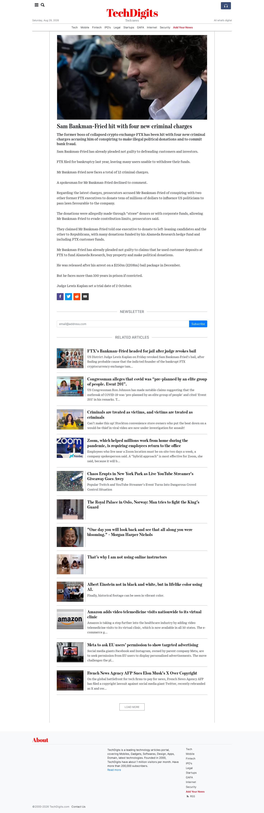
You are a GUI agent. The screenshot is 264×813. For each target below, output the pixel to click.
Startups (128, 27)
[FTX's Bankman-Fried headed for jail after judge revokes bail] (70, 358)
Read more (114, 770)
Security (165, 27)
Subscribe (198, 324)
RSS (192, 796)
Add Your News (183, 27)
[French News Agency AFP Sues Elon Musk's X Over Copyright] (70, 680)
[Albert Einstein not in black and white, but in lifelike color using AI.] (70, 591)
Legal (117, 27)
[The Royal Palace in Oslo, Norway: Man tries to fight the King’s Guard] (70, 509)
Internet (152, 27)
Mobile (85, 27)
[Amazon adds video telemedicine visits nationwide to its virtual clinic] (70, 619)
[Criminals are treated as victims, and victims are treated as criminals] (70, 419)
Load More (132, 706)
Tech (74, 27)
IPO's (108, 27)
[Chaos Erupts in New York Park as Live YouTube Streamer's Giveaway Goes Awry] (70, 480)
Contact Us (78, 806)
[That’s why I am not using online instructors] (70, 564)
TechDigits (132, 12)
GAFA (140, 27)
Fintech (97, 27)
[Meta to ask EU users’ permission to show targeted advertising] (70, 652)
